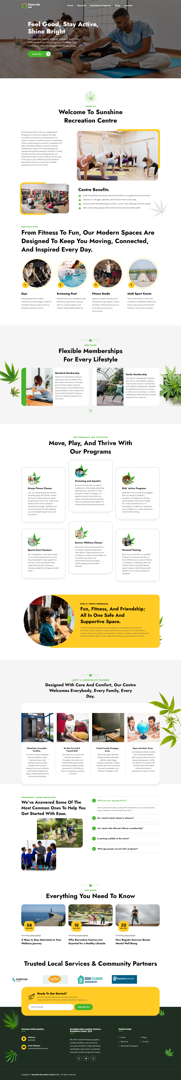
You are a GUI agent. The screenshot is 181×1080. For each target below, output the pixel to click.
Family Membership (136, 374)
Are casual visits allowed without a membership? (120, 828)
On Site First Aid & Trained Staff (72, 749)
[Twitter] (86, 1058)
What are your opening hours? (112, 800)
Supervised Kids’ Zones (143, 748)
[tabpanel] (55, 387)
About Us (81, 6)
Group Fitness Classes (40, 488)
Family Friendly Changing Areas (107, 749)
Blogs (117, 6)
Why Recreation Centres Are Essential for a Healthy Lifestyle (87, 941)
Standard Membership (67, 373)
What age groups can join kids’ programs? (117, 848)
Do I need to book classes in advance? (115, 818)
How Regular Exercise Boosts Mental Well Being (133, 941)
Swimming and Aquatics (88, 481)
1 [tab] (90, 410)
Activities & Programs (100, 6)
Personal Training (131, 550)
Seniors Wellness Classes (88, 542)
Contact (129, 6)
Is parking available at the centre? (113, 838)
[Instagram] (93, 1058)
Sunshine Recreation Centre (43, 1075)
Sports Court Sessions (40, 550)
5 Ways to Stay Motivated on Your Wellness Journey (41, 941)
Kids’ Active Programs (134, 488)
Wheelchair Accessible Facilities (37, 749)
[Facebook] (79, 1058)
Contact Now (37, 54)
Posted (31, 935)
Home (70, 6)
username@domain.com (38, 1048)
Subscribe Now (84, 1007)
